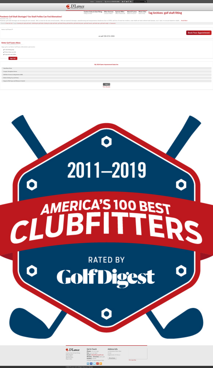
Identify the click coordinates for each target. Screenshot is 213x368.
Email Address (87, 188)
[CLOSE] (136, 168)
